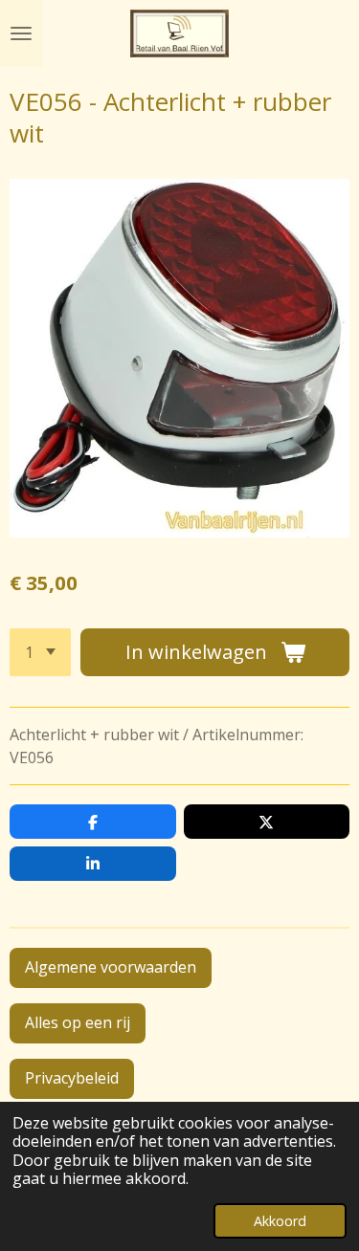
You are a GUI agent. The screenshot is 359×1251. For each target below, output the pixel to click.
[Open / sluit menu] (21, 33)
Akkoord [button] (280, 1221)
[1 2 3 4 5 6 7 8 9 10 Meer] (40, 652)
